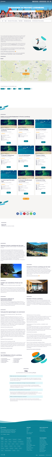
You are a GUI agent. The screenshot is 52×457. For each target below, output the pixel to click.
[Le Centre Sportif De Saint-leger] (9, 174)
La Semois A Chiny (40, 180)
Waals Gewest (24, 5)
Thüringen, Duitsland (29, 450)
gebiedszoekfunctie (14, 44)
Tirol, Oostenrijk (29, 439)
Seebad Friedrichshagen (43, 441)
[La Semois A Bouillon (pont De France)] (9, 124)
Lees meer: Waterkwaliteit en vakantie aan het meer (8, 51)
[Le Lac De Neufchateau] (26, 150)
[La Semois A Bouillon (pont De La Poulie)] (26, 174)
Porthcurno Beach (42, 439)
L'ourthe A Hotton (40, 155)
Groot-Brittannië (20, 441)
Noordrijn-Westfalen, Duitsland (31, 445)
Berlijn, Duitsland (29, 446)
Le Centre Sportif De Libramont (18, 358)
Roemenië (2, 448)
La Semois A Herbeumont (7, 155)
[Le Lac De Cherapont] (43, 124)
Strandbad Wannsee (42, 446)
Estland (2, 441)
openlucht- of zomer (14, 302)
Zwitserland (11, 448)
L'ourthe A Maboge (23, 129)
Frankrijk (10, 441)
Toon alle (26, 198)
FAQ (27, 431)
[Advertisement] (25, 28)
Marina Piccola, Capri (42, 440)
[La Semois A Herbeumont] (9, 150)
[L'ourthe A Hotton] (43, 150)
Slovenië (20, 448)
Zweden (7, 448)
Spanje (2, 450)
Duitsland (19, 439)
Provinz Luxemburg (29, 5)
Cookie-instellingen (29, 433)
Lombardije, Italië (29, 441)
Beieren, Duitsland (29, 444)
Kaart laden (26, 73)
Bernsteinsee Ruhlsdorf (43, 450)
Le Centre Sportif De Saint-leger (5, 359)
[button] (35, 1)
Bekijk (8, 142)
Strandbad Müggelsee (43, 445)
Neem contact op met (30, 432)
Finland (6, 441)
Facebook (4, 434)
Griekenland (14, 441)
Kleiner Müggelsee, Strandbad (44, 444)
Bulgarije (10, 439)
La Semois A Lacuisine (4, 360)
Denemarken (14, 439)
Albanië (2, 439)
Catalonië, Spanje (29, 440)
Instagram (8, 434)
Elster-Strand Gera (42, 451)
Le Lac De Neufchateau (24, 155)
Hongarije (14, 450)
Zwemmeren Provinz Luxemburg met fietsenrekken (34, 349)
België (21, 5)
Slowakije (16, 448)
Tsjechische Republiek (8, 450)
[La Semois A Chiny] (43, 174)
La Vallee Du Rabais (16, 361)
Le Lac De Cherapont (41, 129)
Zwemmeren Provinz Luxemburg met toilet (6, 348)
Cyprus (18, 450)
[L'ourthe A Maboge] (26, 124)
